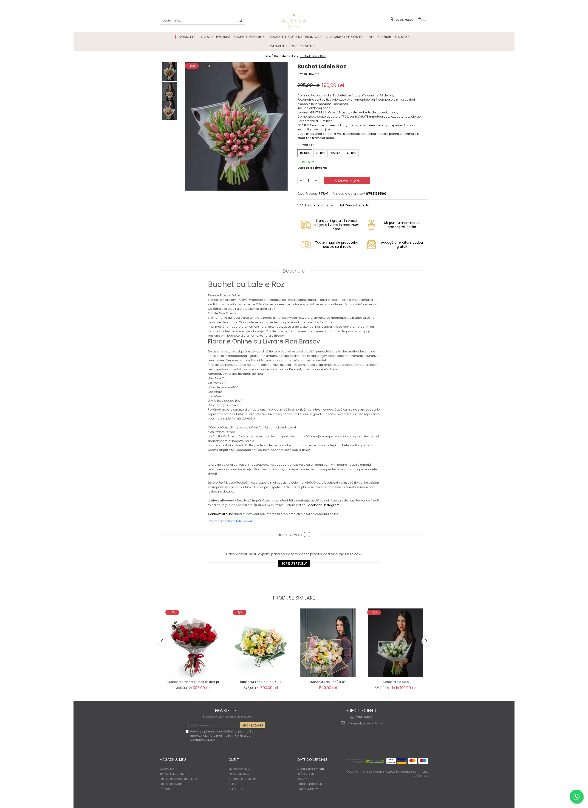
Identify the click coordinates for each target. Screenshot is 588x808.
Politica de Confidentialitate (178, 779)
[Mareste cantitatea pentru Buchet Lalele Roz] (316, 180)
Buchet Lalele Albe (395, 682)
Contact (165, 789)
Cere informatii (356, 205)
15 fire (305, 153)
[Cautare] (240, 21)
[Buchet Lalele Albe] (395, 642)
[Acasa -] (294, 21)
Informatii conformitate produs (231, 521)
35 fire (335, 153)
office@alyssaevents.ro (364, 723)
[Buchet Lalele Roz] (236, 126)
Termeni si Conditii (172, 774)
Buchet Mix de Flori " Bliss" (328, 682)
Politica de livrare (171, 784)
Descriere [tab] (294, 270)
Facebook (314, 505)
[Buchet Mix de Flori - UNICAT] (260, 642)
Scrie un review (294, 563)
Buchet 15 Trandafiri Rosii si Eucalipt (193, 682)
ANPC (232, 784)
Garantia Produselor (242, 779)
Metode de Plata (239, 769)
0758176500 (364, 717)
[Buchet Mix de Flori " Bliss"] (328, 642)
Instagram (331, 505)
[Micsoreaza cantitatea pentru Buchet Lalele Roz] (300, 180)
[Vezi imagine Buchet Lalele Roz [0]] (169, 71)
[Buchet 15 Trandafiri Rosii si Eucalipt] (193, 642)
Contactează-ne (220, 514)
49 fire (351, 153)
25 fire (320, 153)
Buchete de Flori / (286, 56)
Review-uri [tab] (294, 534)
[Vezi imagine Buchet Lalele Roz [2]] (169, 110)
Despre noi (167, 769)
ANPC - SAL (236, 789)
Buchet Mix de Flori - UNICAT (260, 682)
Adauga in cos (347, 180)
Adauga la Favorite (317, 205)
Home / (268, 56)
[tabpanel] (236, 126)
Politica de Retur (239, 774)
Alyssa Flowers (308, 74)
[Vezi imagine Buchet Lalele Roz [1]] (169, 91)
